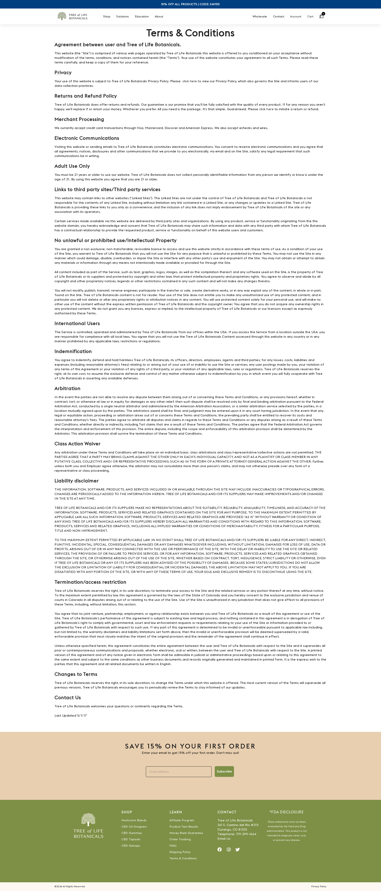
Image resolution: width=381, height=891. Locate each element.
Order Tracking (180, 839)
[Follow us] (237, 849)
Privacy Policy (318, 886)
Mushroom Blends (134, 820)
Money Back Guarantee (186, 833)
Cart (310, 16)
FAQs (173, 845)
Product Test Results (183, 826)
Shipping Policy (180, 852)
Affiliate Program (181, 820)
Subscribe (224, 771)
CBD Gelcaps (130, 845)
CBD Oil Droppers (134, 826)
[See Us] (229, 849)
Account (295, 16)
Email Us (223, 838)
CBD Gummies (131, 833)
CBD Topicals (130, 839)
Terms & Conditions (183, 858)
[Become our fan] (219, 849)
